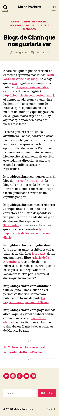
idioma (15, 21)
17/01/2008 (42, 52)
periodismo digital (23, 25)
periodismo (40, 21)
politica (43, 25)
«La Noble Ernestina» (29, 181)
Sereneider (11, 225)
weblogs (29, 29)
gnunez (23, 52)
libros (26, 21)
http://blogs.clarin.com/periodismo (27, 95)
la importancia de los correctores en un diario (28, 233)
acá (14, 83)
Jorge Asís (39, 254)
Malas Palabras (29, 7)
